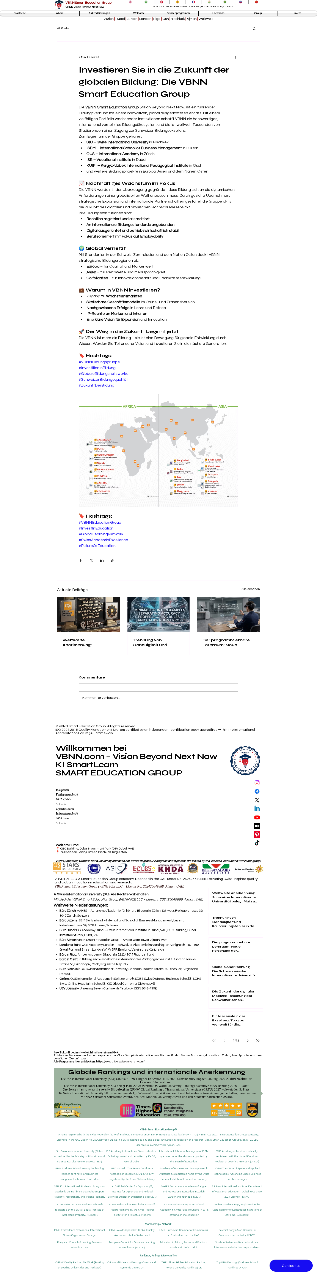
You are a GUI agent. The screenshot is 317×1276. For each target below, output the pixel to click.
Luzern (132, 19)
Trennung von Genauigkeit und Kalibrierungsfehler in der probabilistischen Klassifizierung (155, 642)
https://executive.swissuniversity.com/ (120, 1061)
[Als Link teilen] (112, 560)
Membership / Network (158, 1223)
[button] (59, 13)
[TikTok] (257, 843)
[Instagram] (257, 783)
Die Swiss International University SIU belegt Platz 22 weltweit (106, 1085)
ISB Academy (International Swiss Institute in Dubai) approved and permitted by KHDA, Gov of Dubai (131, 1156)
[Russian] (240, 2)
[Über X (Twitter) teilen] (91, 560)
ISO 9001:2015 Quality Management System (90, 729)
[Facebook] (257, 791)
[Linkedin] (257, 808)
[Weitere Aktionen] (235, 57)
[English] (130, 2)
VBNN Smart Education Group (89, 2)
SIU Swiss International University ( (76, 1151)
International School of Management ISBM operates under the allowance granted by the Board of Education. (184, 1156)
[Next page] (247, 1041)
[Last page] (258, 1041)
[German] (161, 2)
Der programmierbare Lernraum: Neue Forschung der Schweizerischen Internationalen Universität (226, 642)
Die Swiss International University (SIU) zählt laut (94, 1079)
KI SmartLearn (87, 764)
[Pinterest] (257, 834)
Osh (165, 19)
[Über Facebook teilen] (81, 560)
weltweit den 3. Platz (235, 1089)
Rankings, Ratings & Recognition (158, 1255)
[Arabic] (146, 2)
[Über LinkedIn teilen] (102, 560)
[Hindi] (209, 2)
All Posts (63, 28)
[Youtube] (257, 817)
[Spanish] (177, 2)
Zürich (109, 19)
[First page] (214, 1041)
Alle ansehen (251, 589)
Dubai (120, 19)
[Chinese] (256, 2)
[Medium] (257, 826)
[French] (193, 2)
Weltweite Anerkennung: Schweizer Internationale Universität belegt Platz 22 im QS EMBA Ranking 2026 (88, 642)
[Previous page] (224, 1041)
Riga (156, 19)
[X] (257, 800)
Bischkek (178, 19)
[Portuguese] (225, 2)
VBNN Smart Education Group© (158, 1129)
